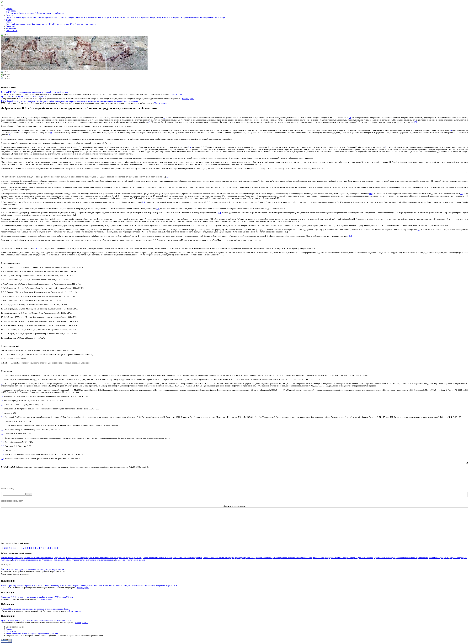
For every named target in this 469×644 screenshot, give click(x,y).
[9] (10, 135)
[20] (35, 248)
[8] (51, 133)
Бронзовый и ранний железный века (37, 558)
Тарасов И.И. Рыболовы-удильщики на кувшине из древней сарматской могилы (34, 92)
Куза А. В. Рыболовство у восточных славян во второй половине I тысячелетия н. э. (36, 620)
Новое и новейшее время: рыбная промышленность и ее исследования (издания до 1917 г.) (104, 558)
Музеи (8, 20)
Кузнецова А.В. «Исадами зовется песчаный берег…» (23, 96)
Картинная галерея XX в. (63, 24)
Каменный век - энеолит (11, 558)
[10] (189, 147)
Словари (9, 15)
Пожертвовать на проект (235, 506)
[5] (415, 122)
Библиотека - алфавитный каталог (20, 13)
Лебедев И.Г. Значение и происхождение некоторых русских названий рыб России (35, 609)
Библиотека (11, 11)
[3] (391, 120)
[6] (20, 130)
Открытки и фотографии (85, 24)
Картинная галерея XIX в (42, 24)
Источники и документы (439, 558)
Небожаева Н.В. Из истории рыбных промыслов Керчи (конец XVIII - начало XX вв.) (37, 597)
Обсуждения (11, 26)
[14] (461, 194)
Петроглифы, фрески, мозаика (18, 24)
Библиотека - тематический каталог (50, 13)
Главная (9, 9)
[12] (167, 177)
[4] (149, 122)
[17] (219, 213)
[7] (450, 130)
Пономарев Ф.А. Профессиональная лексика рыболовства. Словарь (197, 17)
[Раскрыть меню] (2, 5)
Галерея (9, 22)
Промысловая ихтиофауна (384, 558)
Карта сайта (11, 28)
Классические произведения (53, 560)
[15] (143, 202)
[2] (349, 118)
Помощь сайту (12, 31)
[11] (386, 147)
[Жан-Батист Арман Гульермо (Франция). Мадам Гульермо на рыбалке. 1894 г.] (34, 569)
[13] (371, 194)
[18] (418, 230)
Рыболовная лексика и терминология (412, 558)
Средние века (59, 558)
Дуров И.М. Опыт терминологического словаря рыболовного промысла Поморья (40, 17)
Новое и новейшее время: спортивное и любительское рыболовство (284, 558)
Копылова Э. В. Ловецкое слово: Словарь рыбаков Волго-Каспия (102, 17)
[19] (350, 236)
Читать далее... (177, 94)
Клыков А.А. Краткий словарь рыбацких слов (148, 17)
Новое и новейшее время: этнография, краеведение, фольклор (229, 558)
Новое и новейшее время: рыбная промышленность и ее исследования (172, 558)
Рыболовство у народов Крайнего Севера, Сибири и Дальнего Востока (343, 558)
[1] (164, 118)
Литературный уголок (75, 560)
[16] (157, 209)
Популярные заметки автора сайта (26, 560)
